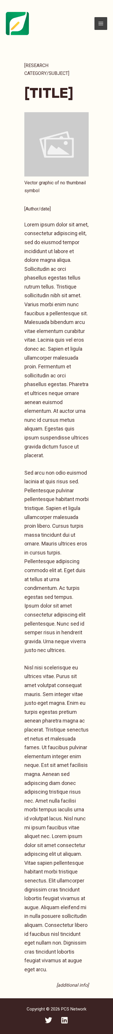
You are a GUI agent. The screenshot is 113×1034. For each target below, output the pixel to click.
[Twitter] (48, 1020)
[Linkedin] (64, 1020)
